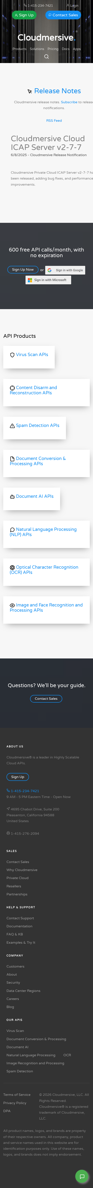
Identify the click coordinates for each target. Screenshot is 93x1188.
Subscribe (69, 102)
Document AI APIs (34, 496)
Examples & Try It (20, 942)
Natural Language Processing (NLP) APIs (43, 532)
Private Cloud (17, 878)
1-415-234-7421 (40, 6)
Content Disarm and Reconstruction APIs (33, 390)
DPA (7, 1111)
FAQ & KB (14, 934)
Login (74, 6)
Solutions (37, 49)
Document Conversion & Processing (36, 1039)
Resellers (13, 886)
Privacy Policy (14, 1103)
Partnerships (16, 894)
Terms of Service (16, 1095)
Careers (12, 999)
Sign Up (26, 15)
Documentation (19, 926)
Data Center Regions (23, 991)
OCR (67, 1055)
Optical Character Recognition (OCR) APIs (44, 570)
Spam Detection (19, 1071)
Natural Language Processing (30, 1055)
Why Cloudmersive (21, 870)
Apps (77, 49)
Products (19, 49)
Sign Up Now (23, 269)
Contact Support (20, 918)
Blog (10, 1007)
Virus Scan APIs (31, 354)
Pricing (53, 49)
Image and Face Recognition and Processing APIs (46, 608)
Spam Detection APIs (37, 425)
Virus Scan (15, 1031)
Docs (65, 49)
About (11, 974)
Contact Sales (64, 15)
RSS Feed (54, 120)
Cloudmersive (47, 37)
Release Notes (56, 91)
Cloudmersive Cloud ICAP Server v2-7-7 (48, 143)
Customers (15, 966)
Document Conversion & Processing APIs (38, 461)
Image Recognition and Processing (35, 1063)
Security (13, 982)
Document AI (17, 1047)
